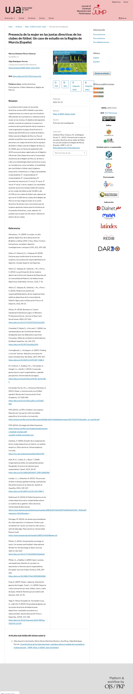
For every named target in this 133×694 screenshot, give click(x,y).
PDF (56, 86)
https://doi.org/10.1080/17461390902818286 (27, 576)
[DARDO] (109, 251)
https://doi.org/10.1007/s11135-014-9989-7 (26, 491)
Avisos (51, 18)
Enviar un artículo (102, 73)
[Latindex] (109, 228)
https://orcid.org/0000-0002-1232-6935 (24, 68)
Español (96, 61)
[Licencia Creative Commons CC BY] (108, 120)
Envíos (42, 18)
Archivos (31, 18)
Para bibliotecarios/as (101, 42)
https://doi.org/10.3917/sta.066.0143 (23, 344)
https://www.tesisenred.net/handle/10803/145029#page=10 (33, 535)
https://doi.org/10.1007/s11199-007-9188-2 (26, 360)
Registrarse (116, 2)
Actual (21, 18)
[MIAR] (109, 219)
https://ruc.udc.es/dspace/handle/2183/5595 (26, 454)
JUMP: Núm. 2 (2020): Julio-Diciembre (43, 647)
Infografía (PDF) (76, 88)
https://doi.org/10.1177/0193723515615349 (27, 322)
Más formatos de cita (63, 153)
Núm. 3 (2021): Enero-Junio (35, 27)
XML (65, 86)
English (96, 58)
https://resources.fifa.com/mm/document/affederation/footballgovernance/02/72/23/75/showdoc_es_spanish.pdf (54, 419)
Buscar (124, 18)
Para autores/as (99, 38)
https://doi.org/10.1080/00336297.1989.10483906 (29, 472)
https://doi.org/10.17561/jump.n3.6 (27, 76)
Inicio (10, 27)
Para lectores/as (99, 34)
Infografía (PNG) (88, 88)
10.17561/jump (111, 113)
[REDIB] (108, 242)
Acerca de (9, 18)
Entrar (126, 2)
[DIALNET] (109, 210)
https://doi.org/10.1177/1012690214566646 (27, 554)
